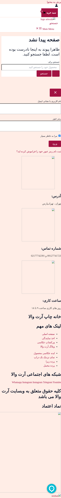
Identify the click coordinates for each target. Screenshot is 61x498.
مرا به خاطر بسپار (49, 136)
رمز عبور (57, 119)
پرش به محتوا (54, 2)
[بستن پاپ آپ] (55, 93)
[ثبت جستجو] (56, 73)
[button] (54, 23)
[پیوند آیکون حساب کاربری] (56, 6)
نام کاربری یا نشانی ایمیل (49, 101)
